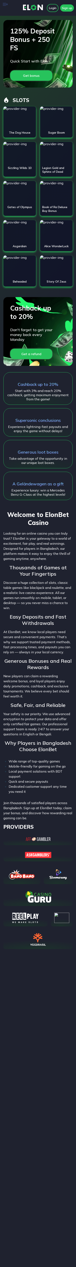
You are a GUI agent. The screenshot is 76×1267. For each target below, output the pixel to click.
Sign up (67, 8)
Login (52, 8)
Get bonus (31, 75)
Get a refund (31, 354)
